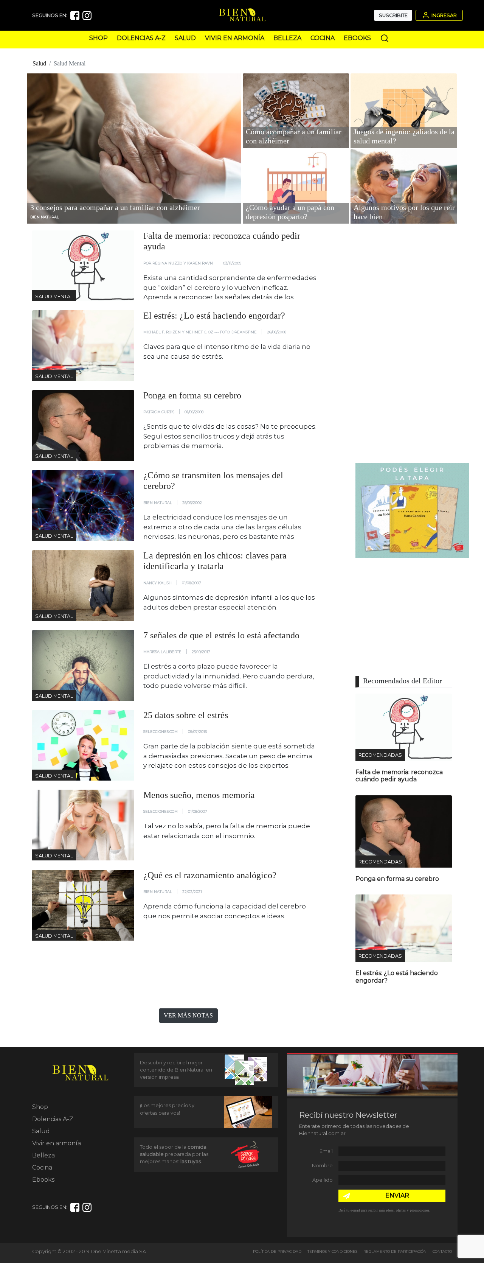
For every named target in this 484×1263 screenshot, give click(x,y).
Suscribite (393, 15)
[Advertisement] (412, 343)
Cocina (322, 38)
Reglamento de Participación (395, 1251)
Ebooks (357, 38)
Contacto (442, 1251)
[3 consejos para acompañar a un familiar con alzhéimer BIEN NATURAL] (134, 148)
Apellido (322, 1180)
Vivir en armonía (234, 38)
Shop (98, 38)
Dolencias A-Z (141, 38)
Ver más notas (188, 1015)
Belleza (287, 38)
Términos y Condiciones (332, 1251)
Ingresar (443, 15)
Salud (185, 38)
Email (326, 1151)
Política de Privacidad (277, 1251)
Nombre (322, 1165)
